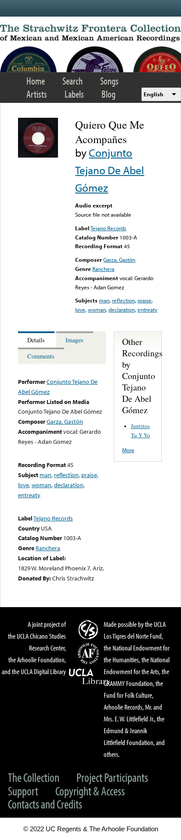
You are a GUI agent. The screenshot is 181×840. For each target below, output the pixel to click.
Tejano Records (108, 228)
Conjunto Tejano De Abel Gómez (109, 170)
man (104, 300)
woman (97, 309)
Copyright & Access (90, 790)
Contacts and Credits (45, 804)
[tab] (37, 339)
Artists (36, 94)
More (128, 449)
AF (89, 653)
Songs (109, 80)
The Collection (33, 777)
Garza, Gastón (119, 259)
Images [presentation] (74, 340)
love (80, 309)
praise (145, 300)
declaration (122, 309)
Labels (74, 94)
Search (72, 80)
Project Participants (112, 777)
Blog (108, 94)
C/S (89, 629)
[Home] (90, 33)
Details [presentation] (36, 340)
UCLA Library (89, 676)
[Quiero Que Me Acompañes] (38, 155)
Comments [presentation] (40, 356)
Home (35, 80)
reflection (123, 300)
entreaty (147, 309)
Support (23, 790)
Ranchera (103, 268)
